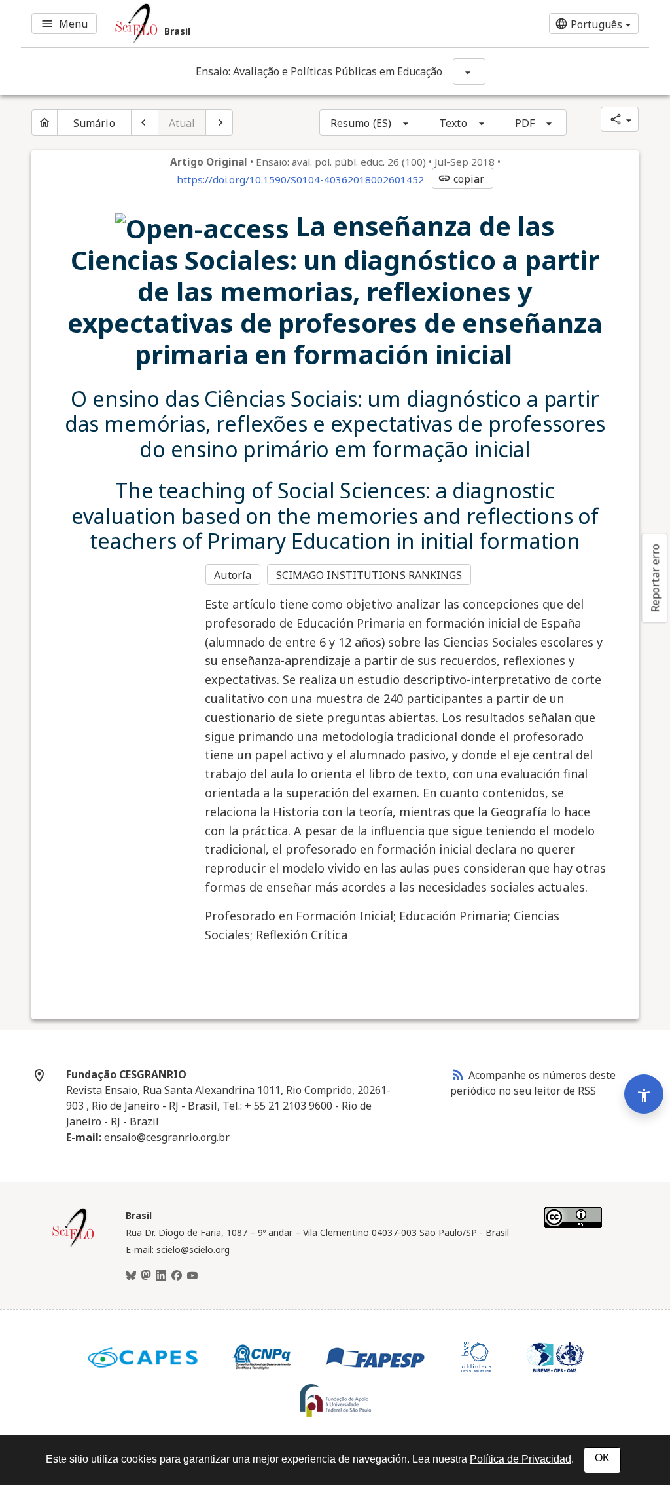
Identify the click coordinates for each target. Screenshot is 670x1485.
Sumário (94, 123)
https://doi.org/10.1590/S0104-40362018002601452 (300, 179)
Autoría (232, 575)
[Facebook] (176, 1276)
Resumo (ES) (360, 123)
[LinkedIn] (161, 1276)
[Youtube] (192, 1276)
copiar (461, 179)
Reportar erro (655, 578)
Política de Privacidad (520, 1459)
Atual (182, 123)
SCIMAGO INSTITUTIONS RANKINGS (369, 575)
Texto (453, 123)
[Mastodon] (145, 1276)
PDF (525, 123)
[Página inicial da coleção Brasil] (73, 1245)
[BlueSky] (131, 1276)
